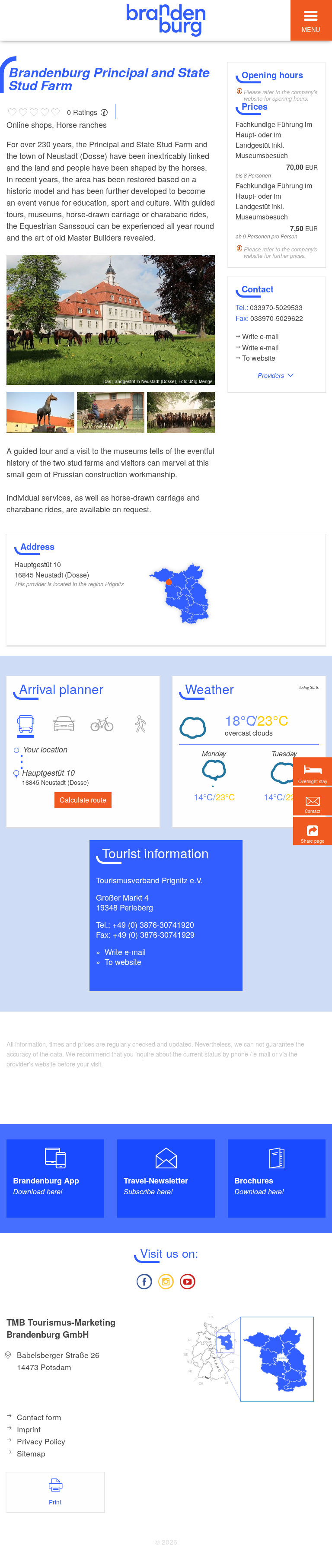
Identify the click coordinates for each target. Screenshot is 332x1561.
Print (55, 1502)
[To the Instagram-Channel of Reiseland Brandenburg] (166, 1280)
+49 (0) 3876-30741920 (153, 924)
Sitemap (31, 1453)
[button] (312, 831)
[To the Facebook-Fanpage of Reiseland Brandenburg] (144, 1280)
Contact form (39, 1417)
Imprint (29, 1429)
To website (121, 961)
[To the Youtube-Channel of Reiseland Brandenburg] (187, 1280)
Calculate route (83, 800)
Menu (311, 29)
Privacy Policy (41, 1441)
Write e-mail (124, 951)
